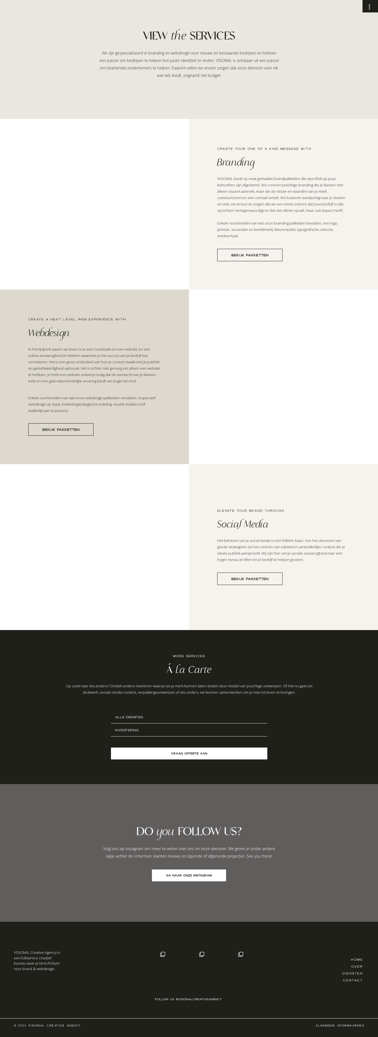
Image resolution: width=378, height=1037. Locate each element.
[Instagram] (18, 985)
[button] (189, 717)
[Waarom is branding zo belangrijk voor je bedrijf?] (188, 968)
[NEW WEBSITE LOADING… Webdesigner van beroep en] (266, 968)
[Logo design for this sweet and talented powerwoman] (149, 968)
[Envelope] (28, 985)
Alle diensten (129, 717)
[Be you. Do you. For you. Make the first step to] (110, 968)
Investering (127, 730)
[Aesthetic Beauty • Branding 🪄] (227, 968)
